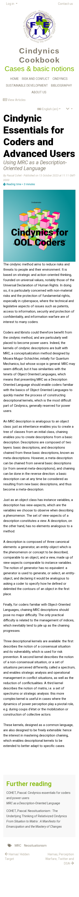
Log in (10, 3)
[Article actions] (69, 109)
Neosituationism (35, 845)
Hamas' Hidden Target (17, 857)
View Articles (16, 100)
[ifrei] (39, 25)
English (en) (49, 109)
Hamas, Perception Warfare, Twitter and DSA (59, 859)
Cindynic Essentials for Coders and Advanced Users (39, 136)
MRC (18, 845)
